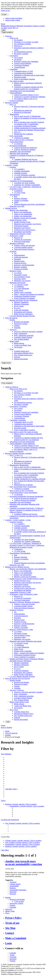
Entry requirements (16, 136)
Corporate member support (23, 247)
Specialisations (15, 194)
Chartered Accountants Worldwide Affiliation (29, 97)
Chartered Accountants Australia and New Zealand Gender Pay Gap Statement (28, 88)
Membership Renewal (8, 26)
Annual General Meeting (22, 63)
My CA (15, 28)
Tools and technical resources (24, 249)
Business (13, 888)
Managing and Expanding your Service (27, 224)
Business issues (19, 261)
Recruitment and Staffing (22, 232)
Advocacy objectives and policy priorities (28, 331)
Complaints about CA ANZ (23, 71)
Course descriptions (16, 142)
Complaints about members (23, 73)
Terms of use (5, 10)
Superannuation (19, 255)
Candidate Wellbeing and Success (25, 159)
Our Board (17, 59)
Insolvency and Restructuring (24, 265)
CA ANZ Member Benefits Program (22, 316)
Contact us (35, 26)
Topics (3, 800)
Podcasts (17, 357)
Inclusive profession (16, 101)
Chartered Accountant (21, 138)
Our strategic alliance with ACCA (25, 99)
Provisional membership (18, 146)
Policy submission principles (24, 335)
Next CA (17, 132)
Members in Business (17, 243)
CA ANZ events (19, 193)
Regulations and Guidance (23, 312)
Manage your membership (19, 210)
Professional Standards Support (25, 296)
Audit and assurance (21, 257)
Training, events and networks (24, 245)
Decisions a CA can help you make (26, 42)
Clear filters (5, 850)
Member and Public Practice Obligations (23, 300)
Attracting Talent (20, 279)
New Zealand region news (23, 355)
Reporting (17, 259)
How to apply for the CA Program (21, 140)
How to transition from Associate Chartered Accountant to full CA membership (29, 123)
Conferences (18, 191)
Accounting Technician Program (25, 126)
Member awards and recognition (25, 218)
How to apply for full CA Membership (27, 116)
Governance (14, 56)
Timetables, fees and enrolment (20, 151)
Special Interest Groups (22, 277)
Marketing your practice (22, 281)
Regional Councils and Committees (26, 61)
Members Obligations (21, 304)
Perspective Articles (21, 324)
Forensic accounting (21, 269)
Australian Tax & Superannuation (21, 181)
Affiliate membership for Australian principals (29, 128)
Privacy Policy (13, 917)
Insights (12, 320)
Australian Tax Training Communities (27, 185)
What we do (14, 38)
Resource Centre (15, 271)
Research (13, 894)
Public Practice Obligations (23, 314)
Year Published (6, 754)
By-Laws (17, 308)
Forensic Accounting (21, 200)
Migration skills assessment (19, 153)
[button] (7, 32)
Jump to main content (12, 20)
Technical (13, 251)
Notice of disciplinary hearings (24, 79)
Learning (13, 167)
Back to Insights (6, 727)
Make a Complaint (15, 938)
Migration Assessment (24, 26)
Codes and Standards (21, 310)
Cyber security (19, 901)
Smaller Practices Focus (22, 222)
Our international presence (23, 52)
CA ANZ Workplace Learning (24, 175)
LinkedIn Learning (20, 173)
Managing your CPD (17, 206)
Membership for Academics (23, 134)
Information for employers (23, 110)
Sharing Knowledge (21, 359)
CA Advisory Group (21, 284)
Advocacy (13, 329)
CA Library (18, 273)
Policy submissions (20, 333)
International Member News (23, 353)
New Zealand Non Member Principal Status (29, 130)
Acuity (10, 28)
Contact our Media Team (22, 345)
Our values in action (17, 81)
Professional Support (21, 226)
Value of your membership (23, 214)
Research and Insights (21, 322)
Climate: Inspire (15, 884)
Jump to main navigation (13, 18)
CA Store (4, 28)
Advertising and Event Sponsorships (22, 91)
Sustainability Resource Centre (20, 234)
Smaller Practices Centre (18, 220)
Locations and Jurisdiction (10, 820)
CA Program (18, 144)
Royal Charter (19, 306)
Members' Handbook (21, 302)
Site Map (10, 928)
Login (3, 30)
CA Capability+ (19, 169)
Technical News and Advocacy (25, 230)
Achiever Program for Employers (25, 148)
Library (42, 26)
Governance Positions (21, 65)
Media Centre (14, 341)
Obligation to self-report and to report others (29, 75)
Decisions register (20, 77)
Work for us (18, 46)
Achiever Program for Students (24, 149)
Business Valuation (20, 198)
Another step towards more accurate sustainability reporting (23, 863)
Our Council (18, 57)
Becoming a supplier (21, 54)
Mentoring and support (17, 283)
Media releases (19, 343)
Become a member (11, 102)
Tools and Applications (22, 241)
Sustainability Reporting (18, 890)
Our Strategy (18, 40)
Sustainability (14, 886)
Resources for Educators (22, 112)
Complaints (13, 69)
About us (8, 36)
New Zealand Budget (21, 339)
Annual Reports (19, 67)
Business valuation (20, 267)
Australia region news (21, 351)
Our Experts (18, 347)
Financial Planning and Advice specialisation (29, 204)
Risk (15, 196)
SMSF (16, 202)
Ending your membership (22, 216)
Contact (9, 933)
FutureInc (17, 328)
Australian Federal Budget (23, 337)
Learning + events (11, 165)
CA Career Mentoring (21, 288)
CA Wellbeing (19, 286)
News (12, 349)
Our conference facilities (22, 44)
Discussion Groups (20, 275)
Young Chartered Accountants (24, 298)
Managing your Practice (22, 228)
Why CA (13, 104)
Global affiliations (16, 93)
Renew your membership (22, 212)
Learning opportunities (22, 171)
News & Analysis (11, 318)
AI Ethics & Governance (22, 239)
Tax (15, 253)
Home (3, 24)
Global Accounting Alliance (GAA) (26, 95)
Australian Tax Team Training (24, 183)
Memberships (14, 114)
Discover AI (18, 238)
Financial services (20, 263)
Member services (11, 208)
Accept (4, 14)
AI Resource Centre (16, 236)
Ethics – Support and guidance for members (29, 294)
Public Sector (18, 290)
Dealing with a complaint (22, 292)
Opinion (17, 326)
